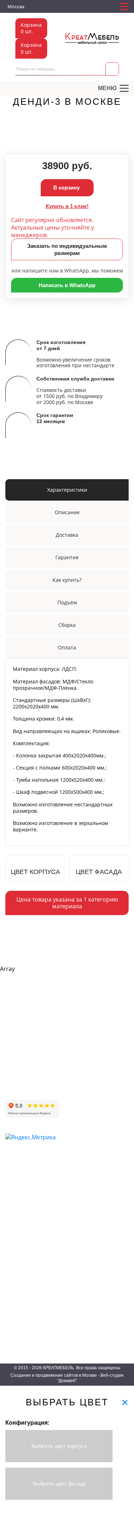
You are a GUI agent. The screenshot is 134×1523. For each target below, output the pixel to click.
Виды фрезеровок (24, 1332)
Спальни (72, 1209)
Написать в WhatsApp (67, 285)
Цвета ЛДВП (19, 1290)
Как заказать (19, 1045)
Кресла (98, 1108)
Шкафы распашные (26, 1177)
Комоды (71, 1229)
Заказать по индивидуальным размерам (67, 249)
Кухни (69, 1198)
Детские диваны (107, 1077)
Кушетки (99, 1088)
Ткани (11, 1270)
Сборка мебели (21, 1096)
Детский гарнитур (82, 1188)
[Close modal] (125, 1402)
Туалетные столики (26, 1240)
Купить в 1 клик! (67, 206)
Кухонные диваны (109, 1098)
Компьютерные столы (29, 1198)
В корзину (67, 188)
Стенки (12, 1219)
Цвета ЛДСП (19, 1280)
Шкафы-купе (19, 1167)
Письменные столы (26, 1209)
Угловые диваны (107, 1067)
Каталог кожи (19, 1321)
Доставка (15, 1055)
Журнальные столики (28, 1229)
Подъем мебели (22, 1086)
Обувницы (74, 1177)
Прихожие (74, 1167)
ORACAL (14, 1311)
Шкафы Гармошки (24, 1188)
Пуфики (98, 1118)
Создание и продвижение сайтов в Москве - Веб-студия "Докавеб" (67, 1378)
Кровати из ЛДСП (82, 1219)
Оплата (13, 1065)
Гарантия (15, 1076)
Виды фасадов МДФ (27, 1342)
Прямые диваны (107, 1057)
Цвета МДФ (18, 1301)
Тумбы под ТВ (78, 1240)
